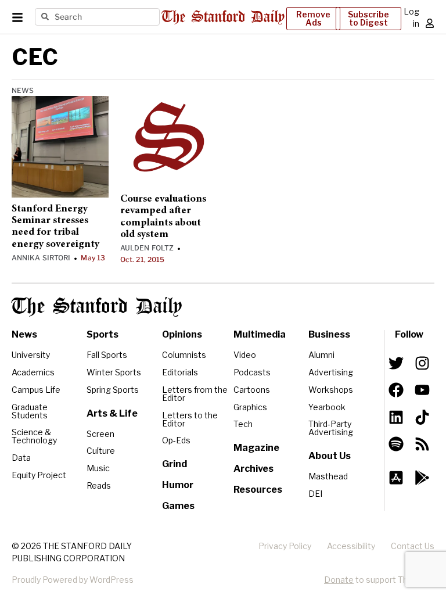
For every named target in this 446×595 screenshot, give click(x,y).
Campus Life (36, 390)
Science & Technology (34, 436)
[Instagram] (422, 363)
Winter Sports (114, 372)
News (23, 90)
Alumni (321, 355)
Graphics (250, 407)
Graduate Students (30, 411)
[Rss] (422, 444)
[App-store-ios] (396, 477)
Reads (99, 485)
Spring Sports (113, 390)
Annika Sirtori (41, 257)
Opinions (182, 334)
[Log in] (429, 23)
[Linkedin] (396, 416)
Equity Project (39, 475)
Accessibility (351, 546)
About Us (329, 455)
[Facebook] (396, 390)
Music (98, 468)
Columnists (184, 355)
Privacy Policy (284, 546)
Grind (174, 463)
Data (21, 458)
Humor (177, 484)
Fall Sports (107, 355)
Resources (257, 489)
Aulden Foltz (147, 247)
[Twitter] (396, 363)
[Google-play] (422, 477)
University (31, 355)
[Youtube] (422, 390)
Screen (100, 434)
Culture (101, 451)
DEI (315, 494)
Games (178, 505)
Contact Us (412, 546)
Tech (243, 424)
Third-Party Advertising (330, 428)
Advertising (330, 372)
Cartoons (251, 390)
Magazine (256, 447)
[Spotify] (396, 444)
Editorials (180, 372)
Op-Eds (176, 440)
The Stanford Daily (97, 307)
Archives (253, 468)
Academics (33, 372)
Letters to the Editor (190, 419)
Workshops (330, 390)
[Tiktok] (422, 416)
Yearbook (327, 407)
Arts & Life (112, 413)
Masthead (328, 476)
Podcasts (252, 372)
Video (244, 355)
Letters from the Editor (195, 394)
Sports (102, 334)
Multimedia (259, 334)
